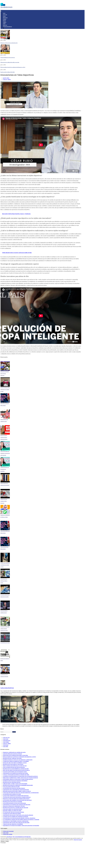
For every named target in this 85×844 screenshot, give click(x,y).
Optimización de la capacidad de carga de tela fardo (16, 789)
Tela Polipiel (6, 742)
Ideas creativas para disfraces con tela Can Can (15, 765)
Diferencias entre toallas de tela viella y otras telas (9, 62)
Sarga (4, 20)
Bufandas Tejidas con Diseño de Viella (12, 810)
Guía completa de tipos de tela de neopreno (14, 767)
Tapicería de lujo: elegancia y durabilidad (13, 824)
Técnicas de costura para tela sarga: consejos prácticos (16, 797)
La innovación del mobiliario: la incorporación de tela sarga (17, 800)
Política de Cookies (7, 834)
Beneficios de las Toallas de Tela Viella (7, 72)
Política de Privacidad (8, 831)
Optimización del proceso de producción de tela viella (16, 822)
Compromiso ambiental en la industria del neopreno (16, 795)
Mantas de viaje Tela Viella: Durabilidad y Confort (15, 762)
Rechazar (2, 841)
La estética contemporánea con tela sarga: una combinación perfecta (20, 776)
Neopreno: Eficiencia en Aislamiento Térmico (14, 806)
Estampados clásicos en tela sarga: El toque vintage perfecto (18, 779)
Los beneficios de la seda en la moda (12, 794)
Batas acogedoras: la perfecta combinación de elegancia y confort (12, 67)
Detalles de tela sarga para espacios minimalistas (15, 780)
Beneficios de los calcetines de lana (11, 782)
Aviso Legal (5, 832)
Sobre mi (5, 25)
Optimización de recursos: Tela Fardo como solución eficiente (18, 815)
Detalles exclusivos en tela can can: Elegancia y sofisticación (17, 759)
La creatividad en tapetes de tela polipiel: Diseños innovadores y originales (21, 819)
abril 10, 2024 (6, 78)
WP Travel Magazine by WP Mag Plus (22, 836)
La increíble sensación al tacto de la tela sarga (14, 803)
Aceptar (7, 841)
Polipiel (4, 19)
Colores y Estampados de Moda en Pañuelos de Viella (16, 774)
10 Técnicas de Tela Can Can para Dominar (13, 812)
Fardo (4, 16)
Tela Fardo (5, 739)
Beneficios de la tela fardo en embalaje (12, 801)
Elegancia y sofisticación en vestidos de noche (8, 43)
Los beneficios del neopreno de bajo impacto (14, 788)
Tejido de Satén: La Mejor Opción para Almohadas (15, 783)
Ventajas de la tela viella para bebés (12, 813)
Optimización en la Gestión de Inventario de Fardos (15, 773)
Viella (4, 23)
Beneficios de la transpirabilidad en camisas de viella (16, 768)
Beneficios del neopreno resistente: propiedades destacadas (18, 785)
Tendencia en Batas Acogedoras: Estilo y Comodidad (16, 761)
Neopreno (5, 17)
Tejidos (4, 22)
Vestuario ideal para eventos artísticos (7, 57)
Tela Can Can (6, 737)
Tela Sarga (5, 745)
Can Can (5, 14)
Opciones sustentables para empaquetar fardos (15, 771)
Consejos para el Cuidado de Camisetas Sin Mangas (15, 816)
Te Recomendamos (7, 26)
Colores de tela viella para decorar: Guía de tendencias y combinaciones (21, 792)
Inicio (4, 13)
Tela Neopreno (6, 740)
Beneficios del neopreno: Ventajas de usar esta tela (15, 807)
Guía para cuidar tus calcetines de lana (12, 809)
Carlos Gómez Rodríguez (7, 688)
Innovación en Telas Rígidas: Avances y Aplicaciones (15, 821)
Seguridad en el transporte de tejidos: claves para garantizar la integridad (21, 825)
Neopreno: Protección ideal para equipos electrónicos (16, 798)
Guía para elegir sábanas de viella (11, 786)
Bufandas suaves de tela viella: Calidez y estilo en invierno (17, 791)
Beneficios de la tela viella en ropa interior (13, 764)
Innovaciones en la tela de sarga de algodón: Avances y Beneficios (19, 818)
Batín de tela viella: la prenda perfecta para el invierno (16, 770)
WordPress (9, 836)
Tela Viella (5, 746)
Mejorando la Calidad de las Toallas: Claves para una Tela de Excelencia (20, 777)
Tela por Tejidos (7, 79)
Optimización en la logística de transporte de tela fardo (16, 804)
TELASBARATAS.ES (6, 7)
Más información (78, 839)
